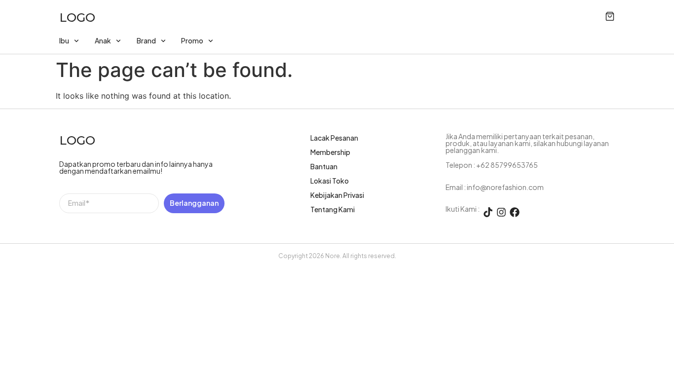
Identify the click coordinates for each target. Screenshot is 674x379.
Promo (192, 40)
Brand (146, 40)
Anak (103, 40)
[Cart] (610, 16)
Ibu (64, 40)
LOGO (77, 17)
